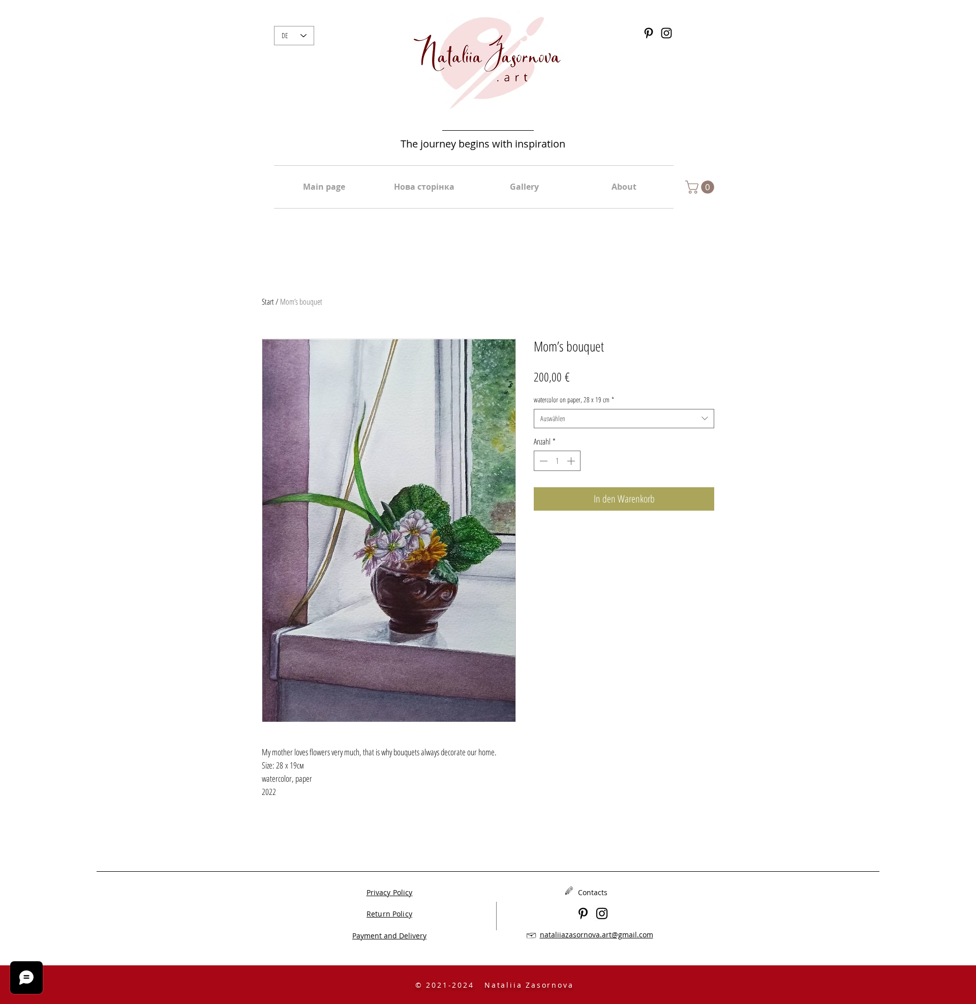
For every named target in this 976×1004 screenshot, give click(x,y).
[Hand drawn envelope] (531, 935)
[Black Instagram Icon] (666, 33)
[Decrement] (542, 460)
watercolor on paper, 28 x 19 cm (574, 399)
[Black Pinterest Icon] (649, 33)
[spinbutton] (557, 460)
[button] (701, 187)
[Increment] (572, 460)
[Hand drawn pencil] (569, 890)
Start (268, 301)
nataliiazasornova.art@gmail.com (596, 934)
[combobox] (624, 418)
